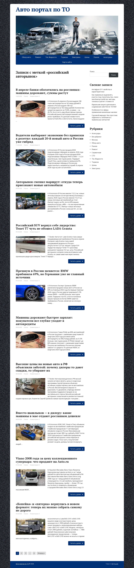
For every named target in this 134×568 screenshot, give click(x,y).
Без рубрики (96, 137)
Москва (95, 140)
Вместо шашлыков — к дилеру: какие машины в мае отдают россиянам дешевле (48, 414)
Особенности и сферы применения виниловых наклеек (104, 111)
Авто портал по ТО (43, 9)
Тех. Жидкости (51, 57)
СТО (93, 156)
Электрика (76, 57)
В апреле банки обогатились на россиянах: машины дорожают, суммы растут (48, 91)
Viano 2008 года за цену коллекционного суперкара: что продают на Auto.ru (46, 460)
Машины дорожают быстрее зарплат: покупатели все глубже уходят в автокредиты (44, 321)
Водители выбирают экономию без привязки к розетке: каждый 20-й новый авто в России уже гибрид (50, 138)
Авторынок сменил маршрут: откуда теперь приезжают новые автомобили (49, 183)
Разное (96, 57)
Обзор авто (26, 57)
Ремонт (38, 57)
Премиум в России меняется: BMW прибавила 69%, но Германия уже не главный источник (50, 274)
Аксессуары (107, 57)
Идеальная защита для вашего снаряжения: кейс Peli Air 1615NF (104, 105)
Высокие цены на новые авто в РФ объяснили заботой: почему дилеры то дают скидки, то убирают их (49, 367)
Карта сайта (67, 62)
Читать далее (75, 126)
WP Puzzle (115, 564)
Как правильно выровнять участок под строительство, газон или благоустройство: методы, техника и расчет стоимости (105, 98)
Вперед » (41, 553)
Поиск (92, 71)
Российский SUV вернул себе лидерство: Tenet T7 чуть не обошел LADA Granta (46, 226)
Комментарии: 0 (35, 96)
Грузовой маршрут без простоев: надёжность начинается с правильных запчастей (105, 117)
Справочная (96, 152)
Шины (87, 57)
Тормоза (64, 57)
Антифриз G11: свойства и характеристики (102, 90)
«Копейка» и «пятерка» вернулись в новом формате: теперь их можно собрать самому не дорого (49, 507)
